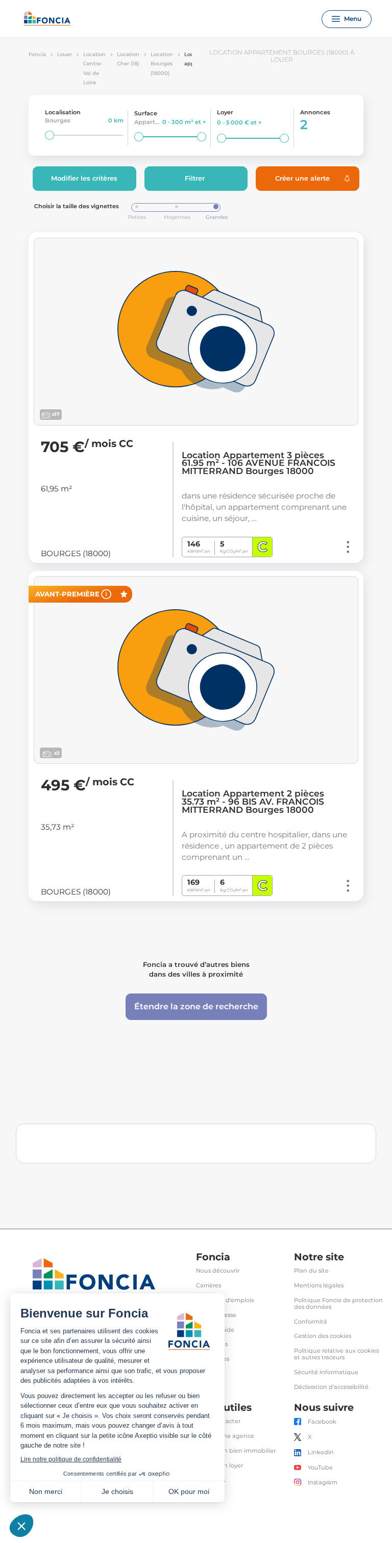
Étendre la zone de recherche (196, 1006)
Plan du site (311, 1270)
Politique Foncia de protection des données (338, 1303)
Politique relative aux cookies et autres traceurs (336, 1354)
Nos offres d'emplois (225, 1300)
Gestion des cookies (322, 1336)
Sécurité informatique (326, 1372)
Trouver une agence (225, 1436)
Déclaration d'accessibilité (331, 1387)
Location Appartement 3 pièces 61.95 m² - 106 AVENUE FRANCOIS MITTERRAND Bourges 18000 (258, 463)
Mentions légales (319, 1285)
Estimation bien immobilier (236, 1451)
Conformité (310, 1321)
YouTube (320, 1467)
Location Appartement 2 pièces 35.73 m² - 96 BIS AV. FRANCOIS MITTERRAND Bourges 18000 (253, 801)
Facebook (322, 1421)
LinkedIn (321, 1452)
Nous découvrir (217, 1270)
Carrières (208, 1285)
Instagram (322, 1482)
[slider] (49, 135)
